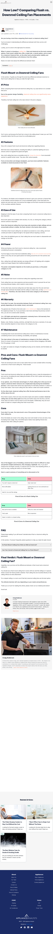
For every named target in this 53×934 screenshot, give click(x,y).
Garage (39, 905)
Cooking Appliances (39, 882)
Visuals (3, 672)
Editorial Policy (13, 890)
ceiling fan (22, 51)
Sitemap (14, 895)
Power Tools (39, 908)
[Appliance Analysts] (6, 2)
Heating (4, 712)
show (10, 65)
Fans (37, 19)
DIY (39, 903)
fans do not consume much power (41, 253)
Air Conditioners (14, 908)
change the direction (35, 155)
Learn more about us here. (20, 667)
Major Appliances (39, 877)
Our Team (13, 879)
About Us (13, 877)
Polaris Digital (29, 924)
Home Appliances (39, 879)
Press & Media (13, 887)
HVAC (26, 19)
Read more (16, 611)
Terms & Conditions (14, 892)
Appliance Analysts (19, 19)
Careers (14, 882)
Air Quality (32, 19)
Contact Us (14, 885)
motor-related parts (31, 309)
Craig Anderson (17, 598)
